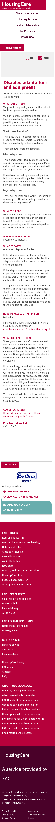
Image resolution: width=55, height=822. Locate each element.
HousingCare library (13, 662)
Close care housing (12, 551)
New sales (7, 565)
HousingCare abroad (13, 575)
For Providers (27, 31)
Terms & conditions (10, 811)
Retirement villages (13, 547)
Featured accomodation (15, 580)
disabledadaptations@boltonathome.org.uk (27, 329)
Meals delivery (10, 608)
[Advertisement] (28, 447)
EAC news (7, 667)
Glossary (6, 671)
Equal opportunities (36, 814)
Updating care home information (20, 704)
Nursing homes (10, 630)
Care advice (8, 649)
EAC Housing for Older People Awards (23, 718)
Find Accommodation (27, 13)
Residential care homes (15, 625)
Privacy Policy (8, 814)
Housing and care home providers (20, 570)
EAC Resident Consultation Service (21, 723)
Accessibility (33, 811)
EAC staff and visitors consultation (21, 728)
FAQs (5, 676)
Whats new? (27, 36)
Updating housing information (18, 690)
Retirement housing (13, 537)
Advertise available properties (18, 695)
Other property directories (16, 584)
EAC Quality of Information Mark (20, 700)
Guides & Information (27, 25)
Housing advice (10, 644)
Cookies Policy (8, 818)
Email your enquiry (18, 504)
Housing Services (27, 19)
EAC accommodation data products (21, 709)
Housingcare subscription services (21, 714)
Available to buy (11, 561)
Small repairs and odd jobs (16, 598)
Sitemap (31, 818)
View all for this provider (23, 496)
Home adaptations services (18, 413)
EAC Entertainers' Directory (17, 733)
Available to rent (11, 556)
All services (8, 613)
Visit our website (17, 491)
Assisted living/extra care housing (21, 542)
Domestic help (10, 603)
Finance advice (10, 654)
